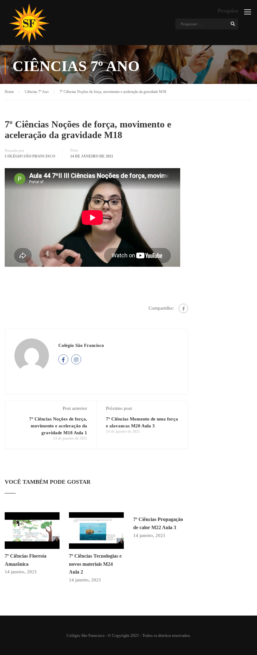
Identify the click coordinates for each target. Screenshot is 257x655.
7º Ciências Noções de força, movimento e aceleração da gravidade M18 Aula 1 (58, 425)
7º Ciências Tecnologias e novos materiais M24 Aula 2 (95, 564)
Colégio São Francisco (30, 156)
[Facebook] (183, 308)
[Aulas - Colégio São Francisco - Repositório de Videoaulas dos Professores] (29, 23)
